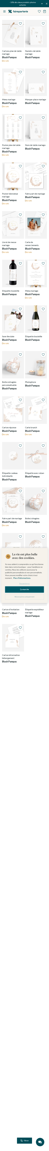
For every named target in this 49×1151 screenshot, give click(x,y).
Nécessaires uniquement (24, 597)
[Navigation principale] (4, 11)
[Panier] (44, 11)
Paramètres (24, 583)
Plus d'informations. (22, 578)
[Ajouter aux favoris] (20, 23)
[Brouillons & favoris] (39, 11)
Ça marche (24, 589)
